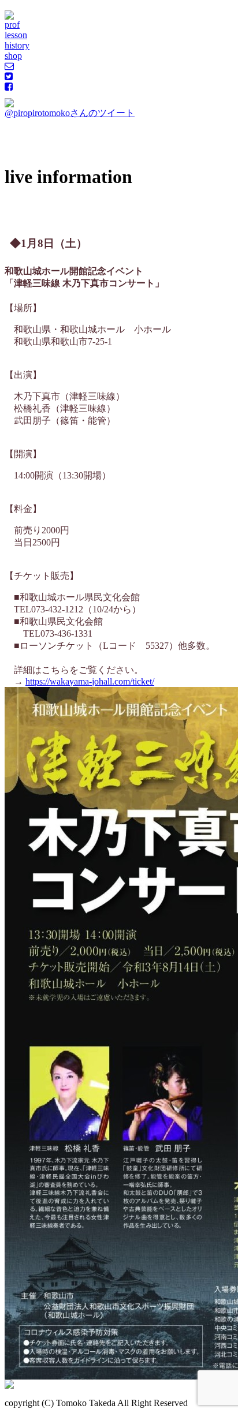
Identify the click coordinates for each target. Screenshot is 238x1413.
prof (12, 24)
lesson (16, 35)
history (17, 45)
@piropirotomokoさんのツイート (70, 113)
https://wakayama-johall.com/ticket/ (89, 681)
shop (13, 56)
